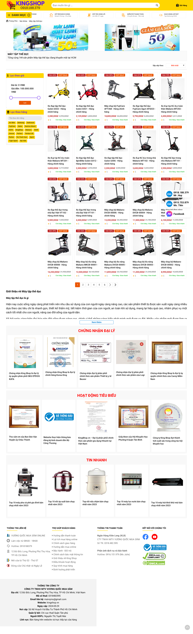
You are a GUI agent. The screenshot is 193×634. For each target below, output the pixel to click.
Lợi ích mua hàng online (65, 539)
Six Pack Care (22, 137)
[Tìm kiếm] (157, 5)
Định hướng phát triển (64, 569)
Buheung (21, 123)
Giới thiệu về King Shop (65, 558)
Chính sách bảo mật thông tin (68, 554)
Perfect (19, 133)
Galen (20, 126)
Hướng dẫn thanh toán (64, 535)
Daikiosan (30, 123)
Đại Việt (23, 141)
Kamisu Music (30, 126)
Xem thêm (96, 322)
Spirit (32, 137)
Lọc (25, 103)
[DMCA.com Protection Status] (153, 564)
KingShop (19, 130)
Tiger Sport (13, 141)
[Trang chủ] (25, 5)
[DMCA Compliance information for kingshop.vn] (154, 558)
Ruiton (11, 137)
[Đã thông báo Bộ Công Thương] (154, 551)
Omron (11, 133)
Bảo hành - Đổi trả (62, 550)
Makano (28, 130)
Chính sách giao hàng (64, 543)
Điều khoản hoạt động (64, 562)
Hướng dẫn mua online (64, 547)
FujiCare (12, 126)
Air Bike (12, 123)
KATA (11, 130)
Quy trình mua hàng (63, 565)
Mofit (36, 130)
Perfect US (29, 133)
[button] (187, 628)
